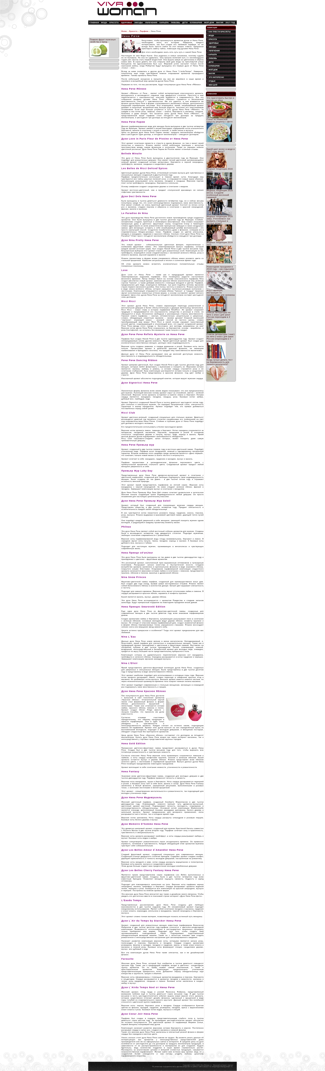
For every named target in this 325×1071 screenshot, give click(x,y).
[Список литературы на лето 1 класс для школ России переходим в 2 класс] (216, 332)
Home (124, 31)
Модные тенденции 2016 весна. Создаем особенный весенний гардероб (220, 193)
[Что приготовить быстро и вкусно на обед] (219, 118)
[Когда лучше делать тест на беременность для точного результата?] (217, 380)
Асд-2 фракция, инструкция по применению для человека (221, 292)
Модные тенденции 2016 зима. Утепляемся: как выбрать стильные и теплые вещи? (220, 219)
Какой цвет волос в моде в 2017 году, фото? (221, 150)
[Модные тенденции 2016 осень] (219, 189)
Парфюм (144, 31)
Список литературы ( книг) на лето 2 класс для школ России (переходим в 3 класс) (221, 337)
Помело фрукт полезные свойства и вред (103, 41)
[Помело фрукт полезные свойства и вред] (99, 56)
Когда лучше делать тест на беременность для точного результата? (220, 362)
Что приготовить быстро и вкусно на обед (220, 99)
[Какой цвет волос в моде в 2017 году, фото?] (217, 167)
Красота (133, 31)
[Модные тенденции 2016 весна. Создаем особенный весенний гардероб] (219, 215)
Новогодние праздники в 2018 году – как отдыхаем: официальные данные (220, 269)
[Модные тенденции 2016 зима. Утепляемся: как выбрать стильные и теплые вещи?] (219, 241)
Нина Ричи (130, 36)
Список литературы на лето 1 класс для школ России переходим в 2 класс (219, 315)
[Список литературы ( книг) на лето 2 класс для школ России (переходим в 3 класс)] (216, 358)
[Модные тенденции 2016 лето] (219, 262)
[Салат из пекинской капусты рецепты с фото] (219, 141)
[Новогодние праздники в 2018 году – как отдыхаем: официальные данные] (219, 289)
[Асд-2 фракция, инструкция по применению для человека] (217, 311)
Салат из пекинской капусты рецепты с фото (220, 120)
